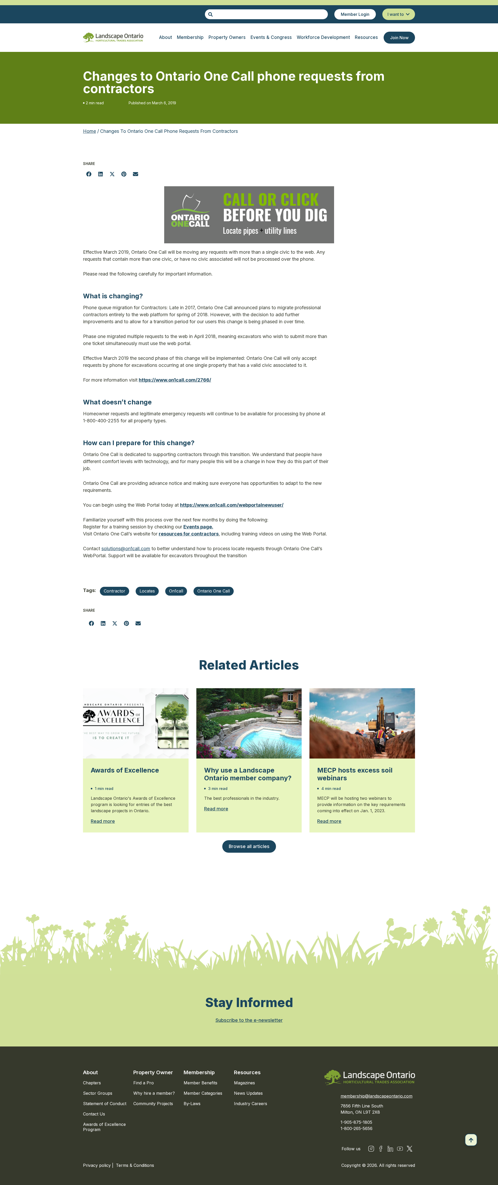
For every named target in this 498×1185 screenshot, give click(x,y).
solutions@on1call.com (125, 548)
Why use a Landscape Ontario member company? (248, 774)
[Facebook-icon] (381, 1149)
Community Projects (153, 1103)
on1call (176, 591)
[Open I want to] (408, 14)
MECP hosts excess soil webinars (354, 774)
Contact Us (94, 1114)
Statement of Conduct (104, 1103)
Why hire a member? (154, 1093)
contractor (114, 591)
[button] (89, 174)
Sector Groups (97, 1093)
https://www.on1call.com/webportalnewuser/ (231, 505)
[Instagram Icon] (371, 1149)
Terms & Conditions (135, 1165)
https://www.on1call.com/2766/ (175, 380)
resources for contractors (189, 533)
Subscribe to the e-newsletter (249, 1020)
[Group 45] (409, 1149)
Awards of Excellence (125, 770)
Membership (199, 1072)
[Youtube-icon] (400, 1149)
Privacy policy (97, 1165)
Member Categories (203, 1093)
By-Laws (192, 1103)
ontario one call (213, 591)
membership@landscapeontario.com (376, 1096)
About (90, 1072)
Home (89, 131)
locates (147, 591)
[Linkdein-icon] (390, 1149)
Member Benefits (200, 1082)
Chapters (92, 1082)
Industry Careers (250, 1103)
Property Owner (153, 1072)
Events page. (198, 526)
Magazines (244, 1082)
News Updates (248, 1093)
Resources (247, 1072)
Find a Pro (143, 1082)
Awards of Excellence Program (104, 1127)
